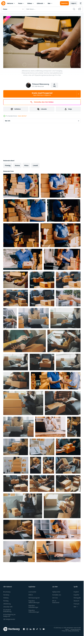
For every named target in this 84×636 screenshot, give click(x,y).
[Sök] (74, 9)
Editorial (40, 3)
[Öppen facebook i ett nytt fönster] (24, 628)
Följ (54, 86)
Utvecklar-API (7, 606)
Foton (20, 3)
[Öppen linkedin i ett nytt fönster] (30, 628)
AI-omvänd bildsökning (7, 609)
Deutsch (75, 600)
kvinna (17, 164)
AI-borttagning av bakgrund (9, 614)
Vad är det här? (22, 116)
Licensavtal (32, 591)
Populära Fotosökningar (33, 605)
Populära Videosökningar (33, 610)
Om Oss (54, 597)
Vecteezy (6, 594)
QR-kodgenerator (9, 618)
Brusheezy (6, 591)
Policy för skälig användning (68, 630)
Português (75, 597)
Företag (6, 600)
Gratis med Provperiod (42, 94)
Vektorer (10, 3)
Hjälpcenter (55, 591)
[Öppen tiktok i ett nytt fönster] (37, 628)
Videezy (6, 597)
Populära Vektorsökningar (33, 600)
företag (7, 164)
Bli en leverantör (54, 600)
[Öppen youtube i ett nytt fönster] (43, 628)
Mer (49, 3)
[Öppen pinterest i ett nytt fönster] (34, 628)
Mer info (7, 120)
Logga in (73, 3)
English (74, 591)
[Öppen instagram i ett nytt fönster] (27, 628)
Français (75, 603)
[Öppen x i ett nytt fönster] (40, 628)
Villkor (65, 628)
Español (75, 594)
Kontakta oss (55, 594)
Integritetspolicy (74, 628)
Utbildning (7, 603)
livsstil (35, 164)
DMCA (30, 594)
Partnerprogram (33, 597)
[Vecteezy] (3, 3)
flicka (26, 164)
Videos (29, 3)
